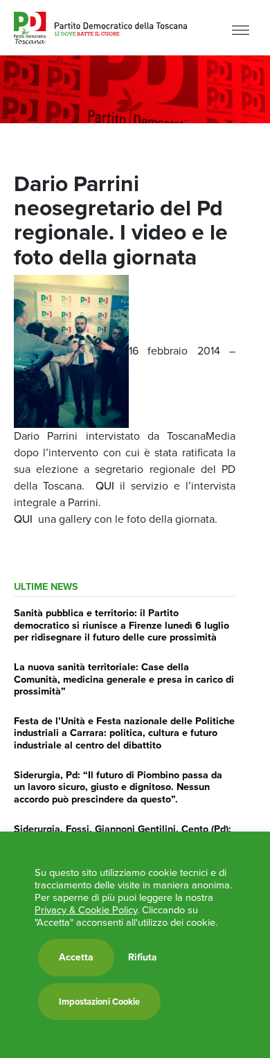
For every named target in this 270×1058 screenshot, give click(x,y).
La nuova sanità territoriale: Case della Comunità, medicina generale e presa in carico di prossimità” (124, 679)
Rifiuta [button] (142, 957)
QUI (108, 486)
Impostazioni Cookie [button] (99, 1001)
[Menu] (241, 29)
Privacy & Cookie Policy (86, 909)
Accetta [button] (76, 957)
